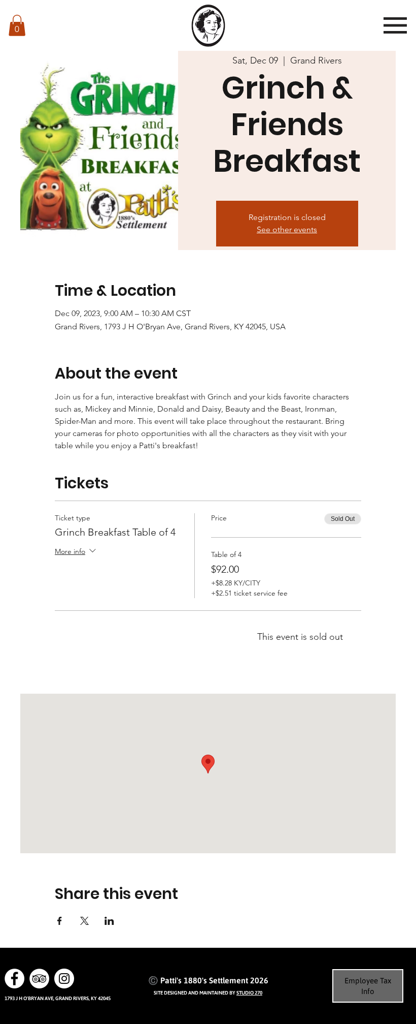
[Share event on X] (84, 921)
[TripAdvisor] (39, 978)
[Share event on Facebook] (59, 921)
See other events (287, 229)
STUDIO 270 (249, 993)
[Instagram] (64, 978)
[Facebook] (14, 978)
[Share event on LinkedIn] (109, 921)
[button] (17, 25)
